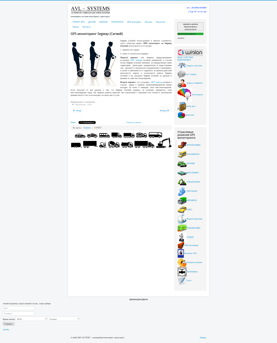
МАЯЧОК (103, 21)
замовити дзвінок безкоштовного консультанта (190, 27)
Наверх (203, 337)
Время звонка (9, 319)
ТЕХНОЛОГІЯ (117, 21)
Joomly (6, 329)
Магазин (148, 21)
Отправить (8, 323)
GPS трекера (136, 60)
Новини (75, 26)
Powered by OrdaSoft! (133, 122)
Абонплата (160, 21)
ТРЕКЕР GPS (78, 21)
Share (73, 122)
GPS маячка (156, 82)
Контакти (86, 26)
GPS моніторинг (134, 21)
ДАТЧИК (92, 21)
